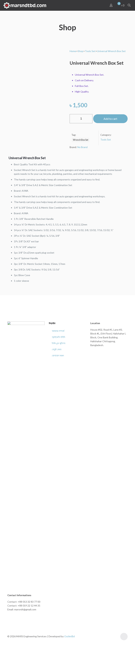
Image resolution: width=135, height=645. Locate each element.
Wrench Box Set (80, 140)
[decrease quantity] (73, 118)
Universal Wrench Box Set (111, 51)
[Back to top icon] (124, 636)
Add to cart (110, 118)
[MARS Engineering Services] (25, 5)
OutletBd (69, 636)
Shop (80, 51)
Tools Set (90, 51)
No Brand (82, 147)
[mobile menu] (99, 5)
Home (73, 51)
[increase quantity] (88, 118)
